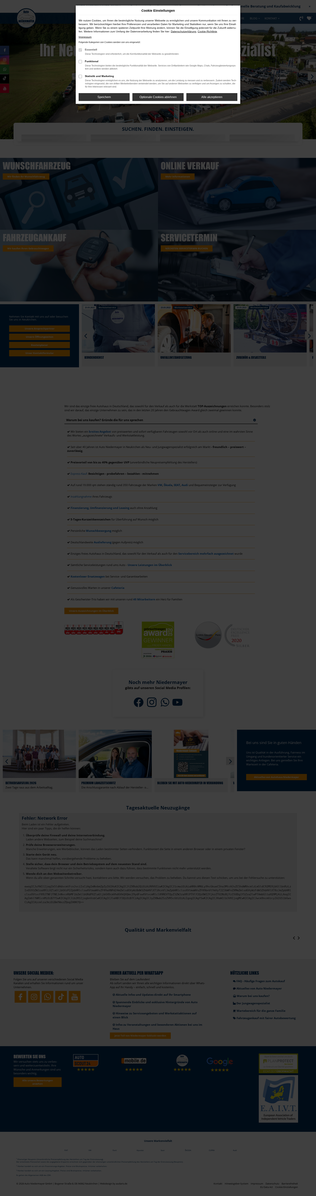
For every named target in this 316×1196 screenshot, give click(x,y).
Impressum (85, 36)
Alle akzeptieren (211, 97)
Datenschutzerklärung (183, 31)
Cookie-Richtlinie (207, 31)
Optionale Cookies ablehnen (158, 97)
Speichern (104, 97)
